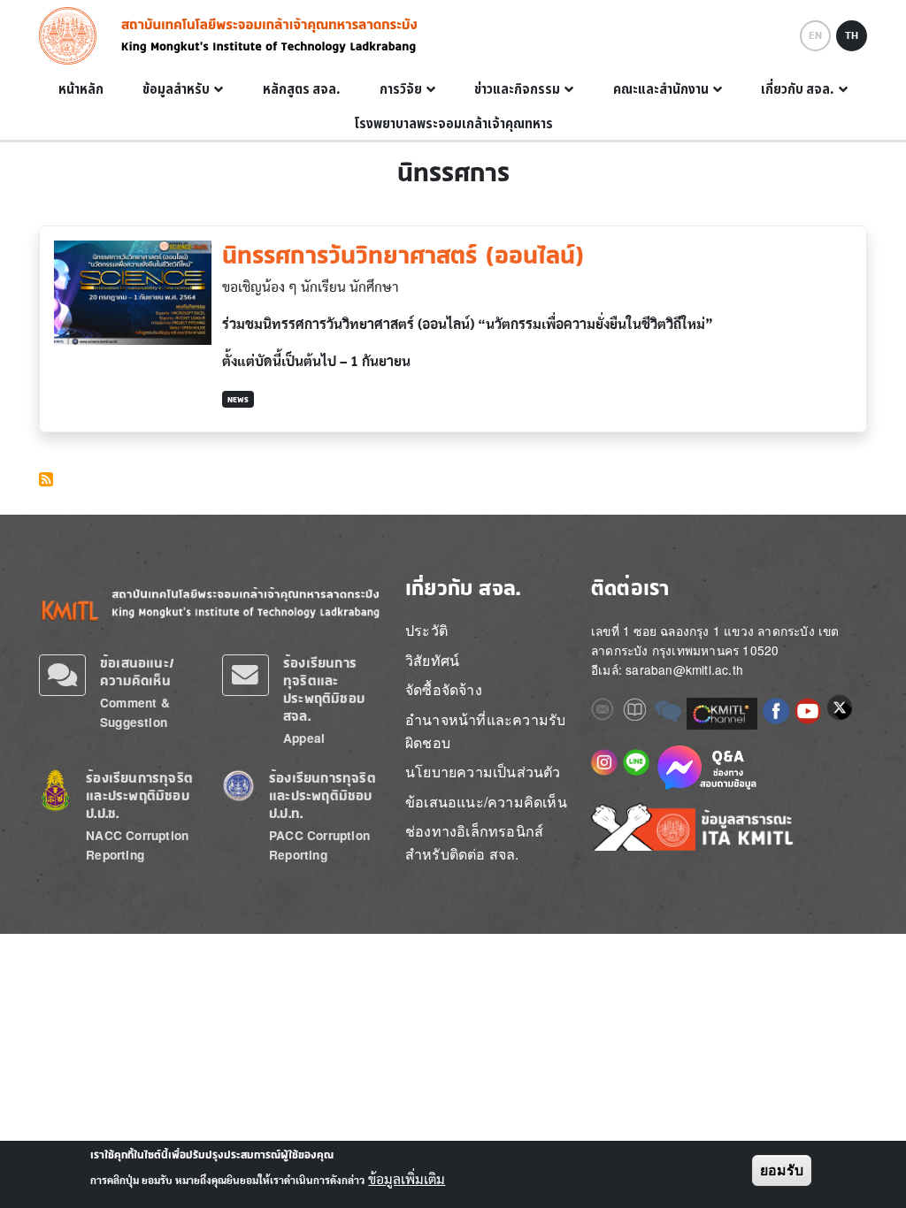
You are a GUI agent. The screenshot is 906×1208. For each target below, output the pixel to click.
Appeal (304, 738)
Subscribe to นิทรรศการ (46, 479)
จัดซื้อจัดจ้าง (443, 689)
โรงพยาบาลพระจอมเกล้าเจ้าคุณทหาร (453, 123)
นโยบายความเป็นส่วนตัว (483, 771)
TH (851, 35)
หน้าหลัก (81, 89)
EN (815, 35)
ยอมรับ (781, 1170)
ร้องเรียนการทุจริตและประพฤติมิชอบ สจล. (324, 689)
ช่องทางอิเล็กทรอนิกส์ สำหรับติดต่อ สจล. (474, 842)
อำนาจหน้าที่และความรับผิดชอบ (485, 731)
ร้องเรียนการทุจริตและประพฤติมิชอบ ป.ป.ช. (139, 795)
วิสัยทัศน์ (432, 660)
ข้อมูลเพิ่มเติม (406, 1180)
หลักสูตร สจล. (302, 89)
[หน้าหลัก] (73, 36)
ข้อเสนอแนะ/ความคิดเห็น (137, 671)
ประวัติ (426, 630)
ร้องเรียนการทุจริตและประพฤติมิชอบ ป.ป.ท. (322, 795)
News (238, 399)
